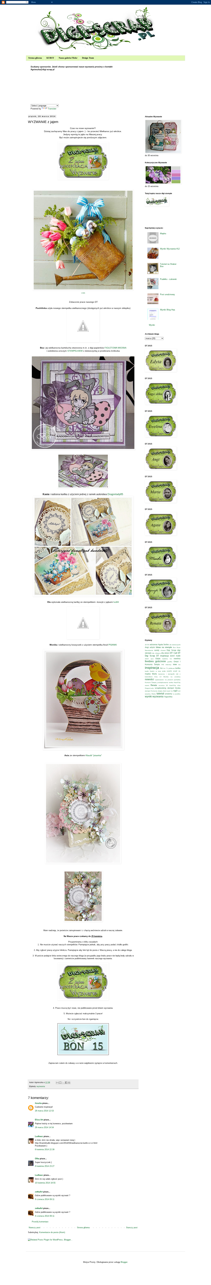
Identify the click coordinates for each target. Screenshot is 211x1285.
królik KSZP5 (167, 671)
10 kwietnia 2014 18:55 (45, 1183)
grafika (169, 661)
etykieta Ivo (167, 659)
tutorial (160, 693)
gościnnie (160, 661)
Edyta (158, 659)
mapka (148, 674)
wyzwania (41, 1086)
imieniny (168, 664)
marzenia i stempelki (166, 674)
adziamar (154, 645)
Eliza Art (39, 1120)
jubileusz (172, 668)
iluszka (38, 1103)
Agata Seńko (163, 645)
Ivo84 (116, 602)
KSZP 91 (176, 671)
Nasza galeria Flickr (68, 58)
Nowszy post (34, 1227)
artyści (152, 647)
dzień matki (175, 656)
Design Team (88, 58)
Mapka (163, 233)
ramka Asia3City (174, 682)
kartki (147, 671)
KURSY (50, 58)
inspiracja (152, 667)
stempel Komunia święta (153, 691)
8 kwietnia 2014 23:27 (44, 1166)
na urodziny (175, 677)
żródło (83, 293)
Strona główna (35, 58)
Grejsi (176, 661)
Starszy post (131, 1227)
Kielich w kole (155, 671)
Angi (147, 647)
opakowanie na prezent (164, 680)
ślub (164, 691)
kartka (177, 668)
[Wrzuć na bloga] (60, 1082)
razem (147, 685)
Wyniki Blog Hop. (167, 310)
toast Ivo (170, 691)
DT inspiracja (162, 656)
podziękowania (162, 682)
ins (179, 664)
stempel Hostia (173, 688)
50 (148, 645)
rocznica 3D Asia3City (167, 685)
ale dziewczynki (174, 645)
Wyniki (152, 325)
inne (175, 664)
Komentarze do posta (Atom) (52, 1232)
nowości (149, 679)
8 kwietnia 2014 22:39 (44, 1149)
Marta (154, 674)
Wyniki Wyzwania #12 (170, 249)
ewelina (177, 659)
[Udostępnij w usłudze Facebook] (66, 1082)
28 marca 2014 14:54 (44, 1127)
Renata (154, 685)
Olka (37, 1158)
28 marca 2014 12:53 (44, 1111)
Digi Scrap (171, 650)
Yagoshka (168, 697)
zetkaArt (39, 1192)
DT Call (173, 653)
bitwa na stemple (164, 647)
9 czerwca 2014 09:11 (44, 1199)
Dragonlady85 (116, 494)
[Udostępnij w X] (63, 1082)
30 (146, 645)
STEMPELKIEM (75, 351)
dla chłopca (156, 653)
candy (156, 650)
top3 (175, 691)
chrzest (163, 650)
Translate (52, 109)
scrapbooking (160, 688)
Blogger (124, 1262)
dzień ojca (149, 659)
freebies (149, 661)
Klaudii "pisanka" (94, 755)
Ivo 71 (165, 668)
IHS (162, 664)
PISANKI (112, 645)
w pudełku (176, 694)
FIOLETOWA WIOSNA (115, 348)
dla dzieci (165, 653)
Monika (166, 677)
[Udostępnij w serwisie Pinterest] (69, 1082)
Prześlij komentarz (40, 1222)
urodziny (168, 694)
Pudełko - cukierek (168, 279)
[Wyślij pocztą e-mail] (57, 1082)
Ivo (161, 668)
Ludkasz (39, 1136)
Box (174, 647)
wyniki (148, 696)
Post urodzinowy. (167, 294)
